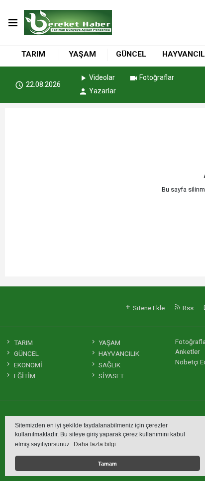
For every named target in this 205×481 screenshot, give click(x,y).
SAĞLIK (109, 365)
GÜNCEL (131, 54)
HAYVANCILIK (119, 353)
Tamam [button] (107, 464)
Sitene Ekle (148, 308)
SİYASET (111, 376)
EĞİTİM (24, 376)
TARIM (33, 54)
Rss (187, 308)
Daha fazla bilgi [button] (95, 444)
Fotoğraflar (156, 77)
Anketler (187, 351)
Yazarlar (102, 91)
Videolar (102, 77)
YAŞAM (82, 54)
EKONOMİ (28, 365)
